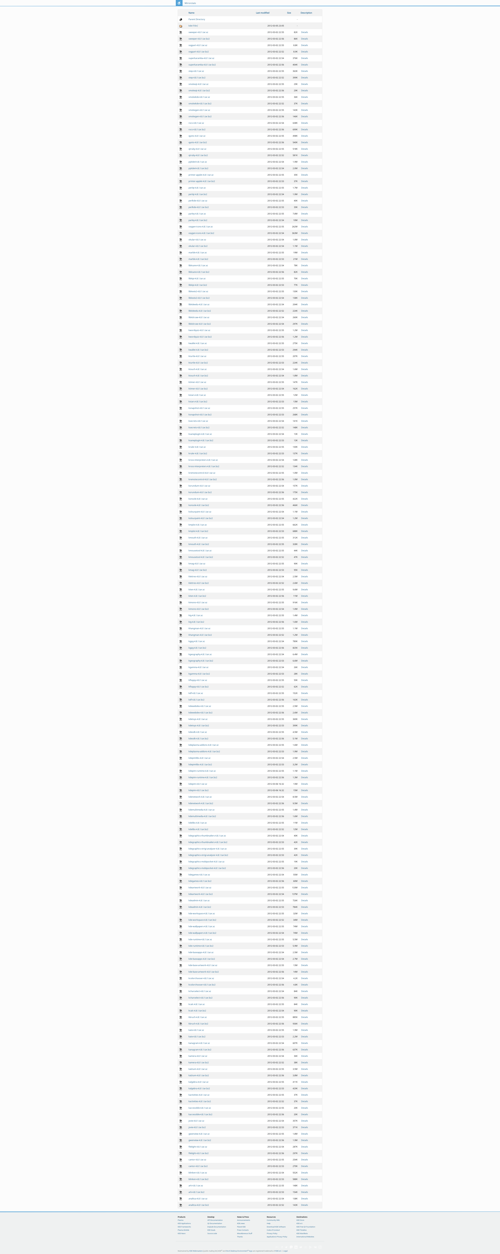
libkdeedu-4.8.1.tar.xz (199, 304)
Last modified (262, 12)
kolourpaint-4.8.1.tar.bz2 (201, 518)
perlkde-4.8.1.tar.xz (198, 200)
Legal (285, 1251)
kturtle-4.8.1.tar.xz (197, 356)
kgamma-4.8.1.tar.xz (198, 667)
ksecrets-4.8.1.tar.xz (198, 421)
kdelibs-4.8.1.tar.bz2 (198, 829)
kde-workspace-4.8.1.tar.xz (202, 913)
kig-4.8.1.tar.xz (196, 615)
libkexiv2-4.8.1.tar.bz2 (199, 297)
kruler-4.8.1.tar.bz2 (198, 453)
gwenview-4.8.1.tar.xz (199, 1133)
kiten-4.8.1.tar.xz (197, 589)
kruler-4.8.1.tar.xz (197, 446)
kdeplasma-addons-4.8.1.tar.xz (204, 744)
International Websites (305, 1236)
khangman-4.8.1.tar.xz (199, 628)
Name (191, 12)
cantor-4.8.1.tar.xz (197, 1159)
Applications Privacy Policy (277, 1236)
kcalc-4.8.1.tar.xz (197, 1004)
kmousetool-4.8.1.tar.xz (200, 550)
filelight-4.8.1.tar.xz (198, 1146)
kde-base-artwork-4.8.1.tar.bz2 (204, 971)
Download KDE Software (276, 1227)
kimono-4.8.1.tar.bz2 (199, 609)
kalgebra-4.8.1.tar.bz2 (199, 1088)
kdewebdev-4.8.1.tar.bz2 (201, 712)
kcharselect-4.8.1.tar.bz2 (201, 997)
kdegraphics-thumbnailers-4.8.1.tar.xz (207, 835)
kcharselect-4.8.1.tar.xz (200, 991)
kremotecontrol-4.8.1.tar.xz (202, 472)
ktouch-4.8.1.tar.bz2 (198, 375)
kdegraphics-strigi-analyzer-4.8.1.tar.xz (208, 848)
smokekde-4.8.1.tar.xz (199, 97)
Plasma (180, 1220)
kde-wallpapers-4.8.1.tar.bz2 (202, 932)
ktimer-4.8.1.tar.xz (197, 382)
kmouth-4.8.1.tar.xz (198, 537)
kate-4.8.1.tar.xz (196, 1030)
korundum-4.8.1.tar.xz (199, 485)
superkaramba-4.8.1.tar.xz (201, 58)
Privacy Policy (272, 1233)
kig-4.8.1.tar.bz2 (196, 621)
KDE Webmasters (196, 1251)
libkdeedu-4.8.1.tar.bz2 (200, 310)
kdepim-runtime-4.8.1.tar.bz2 (203, 777)
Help (268, 1223)
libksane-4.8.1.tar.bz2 (199, 272)
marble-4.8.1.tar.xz (198, 252)
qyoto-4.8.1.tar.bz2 (198, 142)
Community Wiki (273, 1220)
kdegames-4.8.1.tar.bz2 (200, 881)
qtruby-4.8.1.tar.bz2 (198, 155)
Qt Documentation (214, 1223)
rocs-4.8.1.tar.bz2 (197, 129)
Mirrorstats (190, 3)
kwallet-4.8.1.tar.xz (198, 343)
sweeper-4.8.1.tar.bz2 (199, 38)
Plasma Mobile (183, 1230)
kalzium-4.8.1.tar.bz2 (199, 1075)
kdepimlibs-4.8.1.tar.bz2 (200, 764)
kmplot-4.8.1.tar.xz (198, 524)
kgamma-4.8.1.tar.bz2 (199, 673)
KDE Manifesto (302, 1233)
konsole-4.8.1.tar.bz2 (199, 505)
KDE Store (300, 1220)
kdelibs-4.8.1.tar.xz (198, 822)
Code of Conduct (273, 1230)
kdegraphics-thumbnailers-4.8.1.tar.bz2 (208, 842)
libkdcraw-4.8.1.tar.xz (199, 317)
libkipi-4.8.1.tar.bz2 (198, 285)
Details (304, 32)
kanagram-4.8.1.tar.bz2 (200, 1049)
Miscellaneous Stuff (244, 1233)
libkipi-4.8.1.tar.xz (197, 278)
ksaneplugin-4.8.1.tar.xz (200, 434)
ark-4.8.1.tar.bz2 (196, 1192)
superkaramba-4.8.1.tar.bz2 (202, 64)
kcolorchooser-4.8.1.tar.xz (201, 978)
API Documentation (215, 1220)
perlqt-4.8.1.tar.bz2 (198, 194)
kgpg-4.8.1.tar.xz (197, 641)
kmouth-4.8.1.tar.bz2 (199, 544)
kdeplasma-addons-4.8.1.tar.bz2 (204, 751)
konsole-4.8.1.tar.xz (198, 498)
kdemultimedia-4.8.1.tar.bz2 (202, 816)
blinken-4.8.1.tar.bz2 (198, 1179)
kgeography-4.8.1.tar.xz (200, 654)
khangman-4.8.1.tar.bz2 (200, 634)
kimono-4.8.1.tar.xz (198, 602)
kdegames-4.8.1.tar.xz (199, 874)
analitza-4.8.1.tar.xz (198, 1198)
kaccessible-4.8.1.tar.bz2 (200, 1114)
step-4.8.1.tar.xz (196, 71)
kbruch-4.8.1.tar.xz (198, 1017)
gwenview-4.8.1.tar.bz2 (200, 1140)
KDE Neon (182, 1233)
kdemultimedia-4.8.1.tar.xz (202, 809)
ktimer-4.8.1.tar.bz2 (198, 388)
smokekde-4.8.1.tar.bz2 (200, 103)
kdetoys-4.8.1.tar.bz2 (199, 725)
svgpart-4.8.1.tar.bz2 (199, 51)
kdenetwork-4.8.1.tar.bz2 (201, 803)
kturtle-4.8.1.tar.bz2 (198, 362)
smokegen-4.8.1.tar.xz (199, 110)
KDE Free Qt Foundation (305, 1227)
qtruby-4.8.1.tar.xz (197, 148)
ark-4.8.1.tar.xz (196, 1185)
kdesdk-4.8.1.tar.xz (198, 732)
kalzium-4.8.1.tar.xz (198, 1069)
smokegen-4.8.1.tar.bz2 (200, 116)
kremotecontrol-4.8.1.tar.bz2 (203, 479)
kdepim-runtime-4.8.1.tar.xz (202, 770)
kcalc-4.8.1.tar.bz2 (197, 1010)
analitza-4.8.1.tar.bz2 (199, 1205)
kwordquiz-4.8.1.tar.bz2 (200, 336)
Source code (212, 1233)
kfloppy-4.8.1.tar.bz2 (199, 686)
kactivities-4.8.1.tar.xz (199, 1094)
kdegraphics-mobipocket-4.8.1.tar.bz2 (207, 868)
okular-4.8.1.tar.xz (197, 239)
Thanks (240, 1236)
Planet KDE (241, 1227)
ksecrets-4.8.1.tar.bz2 (199, 427)
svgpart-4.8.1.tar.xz (198, 45)
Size (289, 12)
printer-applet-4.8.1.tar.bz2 (202, 181)
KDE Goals (211, 1230)
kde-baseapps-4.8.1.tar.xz (201, 952)
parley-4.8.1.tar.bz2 (198, 220)
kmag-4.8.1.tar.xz (197, 563)
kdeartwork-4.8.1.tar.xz (200, 887)
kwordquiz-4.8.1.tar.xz (199, 330)
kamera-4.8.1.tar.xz (198, 1056)
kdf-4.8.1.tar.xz (196, 693)
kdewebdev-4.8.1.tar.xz (200, 706)
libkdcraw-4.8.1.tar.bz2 (200, 323)
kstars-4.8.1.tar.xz (197, 395)
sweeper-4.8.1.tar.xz (198, 32)
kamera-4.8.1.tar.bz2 (199, 1062)
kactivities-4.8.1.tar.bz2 (200, 1101)
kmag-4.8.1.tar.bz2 (198, 570)
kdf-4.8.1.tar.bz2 (196, 699)
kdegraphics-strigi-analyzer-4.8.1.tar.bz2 (208, 855)
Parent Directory (197, 19)
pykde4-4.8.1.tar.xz (198, 161)
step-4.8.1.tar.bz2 (197, 77)
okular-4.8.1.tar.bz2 (198, 246)
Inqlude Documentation (216, 1227)
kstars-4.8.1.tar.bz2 (198, 401)
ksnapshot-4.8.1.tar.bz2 (200, 414)
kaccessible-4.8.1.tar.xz (200, 1107)
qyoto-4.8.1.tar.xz (197, 135)
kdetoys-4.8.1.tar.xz (198, 719)
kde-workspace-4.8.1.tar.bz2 (202, 919)
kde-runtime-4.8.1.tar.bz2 (201, 945)
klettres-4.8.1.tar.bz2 (199, 583)
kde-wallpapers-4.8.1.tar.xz (202, 926)
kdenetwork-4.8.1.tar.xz (200, 796)
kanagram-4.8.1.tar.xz (199, 1043)
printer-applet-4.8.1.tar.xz (201, 174)
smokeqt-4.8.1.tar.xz (198, 84)
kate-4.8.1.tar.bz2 (197, 1036)
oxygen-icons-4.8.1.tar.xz (201, 226)
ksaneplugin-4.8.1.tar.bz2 (201, 440)
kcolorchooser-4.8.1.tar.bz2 (202, 984)
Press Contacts (243, 1230)
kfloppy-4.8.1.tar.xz (198, 680)
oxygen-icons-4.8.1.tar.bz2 (201, 233)
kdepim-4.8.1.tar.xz (198, 783)
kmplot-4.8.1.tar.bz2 (198, 531)
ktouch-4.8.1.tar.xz (198, 369)
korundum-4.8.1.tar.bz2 (200, 492)
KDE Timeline (301, 1230)
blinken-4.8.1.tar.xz (198, 1172)
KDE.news (241, 1223)
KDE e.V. (299, 1223)
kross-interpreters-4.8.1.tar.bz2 (204, 466)
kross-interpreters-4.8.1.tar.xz (203, 460)
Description (306, 12)
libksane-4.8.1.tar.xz (198, 265)
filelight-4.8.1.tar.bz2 (199, 1153)
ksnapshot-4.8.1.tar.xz (199, 408)
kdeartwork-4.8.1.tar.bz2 (201, 894)
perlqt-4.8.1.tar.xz (197, 187)
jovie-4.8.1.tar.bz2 (197, 1127)
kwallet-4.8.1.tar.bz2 (198, 349)
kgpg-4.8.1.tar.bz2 (197, 647)
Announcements (243, 1220)
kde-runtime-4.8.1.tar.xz (200, 939)
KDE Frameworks (184, 1227)
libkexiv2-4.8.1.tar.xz (198, 291)
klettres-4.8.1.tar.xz (198, 576)
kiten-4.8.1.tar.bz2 (197, 595)
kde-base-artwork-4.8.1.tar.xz (203, 965)
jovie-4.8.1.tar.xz (196, 1120)
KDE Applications (184, 1223)
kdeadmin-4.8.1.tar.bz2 (200, 907)
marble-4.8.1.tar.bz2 (198, 259)
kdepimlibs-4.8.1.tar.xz (200, 758)
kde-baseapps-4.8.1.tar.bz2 (202, 958)
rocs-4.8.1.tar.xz (196, 123)
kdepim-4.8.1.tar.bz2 (199, 790)
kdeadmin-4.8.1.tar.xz (199, 900)
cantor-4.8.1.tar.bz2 (198, 1166)
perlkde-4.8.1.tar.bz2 (199, 207)
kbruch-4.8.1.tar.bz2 (198, 1023)
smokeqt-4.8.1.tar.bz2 (199, 90)
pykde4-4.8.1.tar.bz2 (198, 168)
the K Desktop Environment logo (239, 1251)
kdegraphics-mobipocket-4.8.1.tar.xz (206, 861)
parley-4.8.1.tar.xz (197, 213)
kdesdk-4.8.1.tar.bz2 (198, 738)
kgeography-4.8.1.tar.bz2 (201, 660)
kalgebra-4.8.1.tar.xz (198, 1081)
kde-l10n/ (193, 25)
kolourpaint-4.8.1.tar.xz (200, 511)
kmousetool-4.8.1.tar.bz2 (201, 557)
